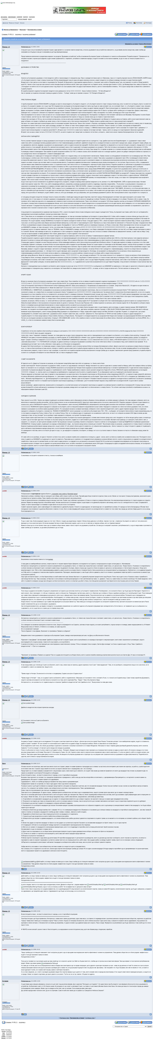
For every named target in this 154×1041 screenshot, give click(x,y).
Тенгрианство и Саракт (35, 29)
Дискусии (23, 29)
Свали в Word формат (145, 43)
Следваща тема (89, 1018)
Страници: (5, 34)
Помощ (130, 22)
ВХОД (30, 19)
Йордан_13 (6, 47)
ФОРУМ (25, 17)
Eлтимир (5, 981)
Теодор (4, 1031)
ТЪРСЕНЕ (32, 17)
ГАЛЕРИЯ (19, 17)
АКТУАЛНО (4, 17)
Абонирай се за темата (131, 43)
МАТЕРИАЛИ (12, 17)
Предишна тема (64, 1018)
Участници (139, 22)
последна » (18, 34)
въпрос (50, 559)
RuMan (4, 1036)
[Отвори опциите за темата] (4, 1022)
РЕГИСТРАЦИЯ (22, 19)
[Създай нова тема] (133, 34)
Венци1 (3, 1038)
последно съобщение (29, 34)
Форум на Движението (11, 29)
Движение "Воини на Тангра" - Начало (13, 23)
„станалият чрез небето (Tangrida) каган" (64, 494)
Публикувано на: (26, 46)
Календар (149, 22)
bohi (3, 1033)
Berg (4, 763)
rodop (3, 1034)
